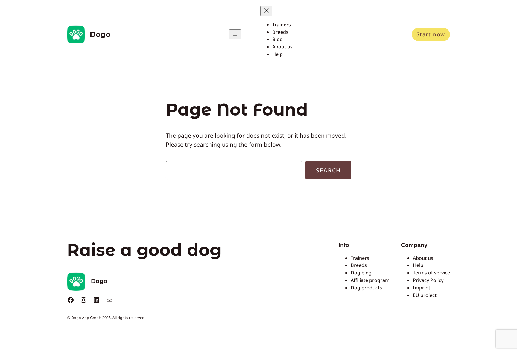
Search (328, 170)
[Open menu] (235, 34)
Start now (430, 34)
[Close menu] (266, 11)
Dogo (100, 34)
